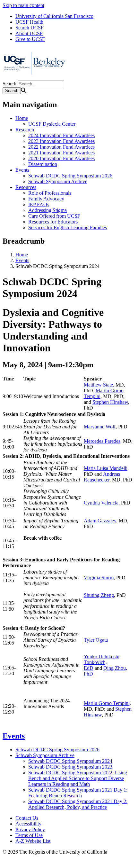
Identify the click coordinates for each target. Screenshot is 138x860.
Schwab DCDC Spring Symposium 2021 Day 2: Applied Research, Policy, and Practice (77, 804)
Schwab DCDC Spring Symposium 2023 (70, 767)
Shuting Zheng (99, 595)
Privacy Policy (30, 829)
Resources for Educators (53, 221)
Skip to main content (23, 5)
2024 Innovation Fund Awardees (61, 135)
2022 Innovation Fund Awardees (61, 147)
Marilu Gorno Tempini (107, 703)
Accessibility (28, 823)
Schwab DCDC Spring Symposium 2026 (70, 175)
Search (9, 83)
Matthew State (98, 384)
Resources (25, 187)
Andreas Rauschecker (102, 476)
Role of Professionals (49, 193)
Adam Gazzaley (100, 520)
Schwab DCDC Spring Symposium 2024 (70, 761)
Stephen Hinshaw (110, 402)
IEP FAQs (38, 204)
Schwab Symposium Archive (57, 181)
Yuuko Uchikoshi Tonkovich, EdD (101, 662)
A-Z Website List (32, 841)
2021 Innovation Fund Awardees (61, 152)
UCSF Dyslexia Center (51, 124)
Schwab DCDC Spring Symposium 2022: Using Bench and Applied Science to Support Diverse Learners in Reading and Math (77, 778)
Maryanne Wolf (100, 426)
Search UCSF (29, 27)
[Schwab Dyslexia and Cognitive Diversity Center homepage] (35, 77)
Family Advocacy (46, 198)
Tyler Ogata (96, 640)
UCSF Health (29, 22)
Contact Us (26, 818)
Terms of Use (29, 835)
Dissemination (42, 164)
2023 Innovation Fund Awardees (61, 141)
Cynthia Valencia (101, 502)
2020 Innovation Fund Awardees (61, 158)
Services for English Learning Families (67, 227)
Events (22, 170)
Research (24, 129)
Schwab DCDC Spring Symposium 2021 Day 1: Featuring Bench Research (77, 792)
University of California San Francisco (54, 16)
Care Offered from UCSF (54, 216)
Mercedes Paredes (102, 441)
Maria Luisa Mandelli (105, 468)
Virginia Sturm (99, 577)
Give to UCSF (30, 39)
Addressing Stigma (47, 210)
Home (21, 118)
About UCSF (29, 33)
